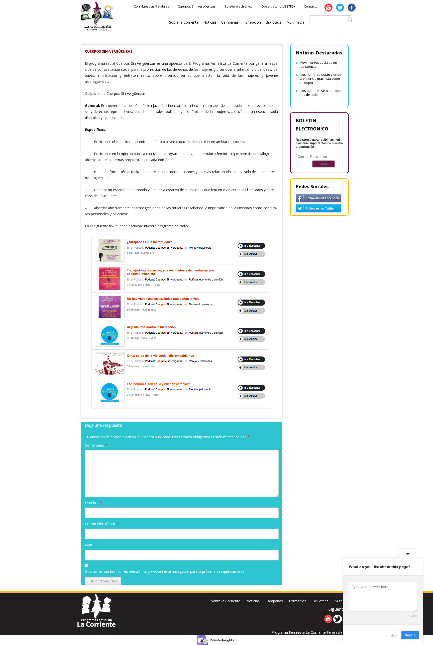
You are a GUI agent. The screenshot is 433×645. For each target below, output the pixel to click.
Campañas (230, 22)
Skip (394, 635)
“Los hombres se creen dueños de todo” (320, 93)
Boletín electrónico (239, 6)
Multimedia (295, 22)
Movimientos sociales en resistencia (318, 64)
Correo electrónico (101, 523)
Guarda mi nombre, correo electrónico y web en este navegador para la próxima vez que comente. (165, 571)
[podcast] (182, 321)
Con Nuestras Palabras (151, 6)
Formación (252, 22)
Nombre (93, 502)
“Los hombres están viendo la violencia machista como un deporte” (320, 79)
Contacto (310, 6)
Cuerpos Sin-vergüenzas (197, 6)
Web (88, 545)
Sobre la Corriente (183, 22)
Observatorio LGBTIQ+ (278, 6)
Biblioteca (274, 22)
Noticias (209, 22)
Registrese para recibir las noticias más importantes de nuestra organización (319, 143)
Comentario (96, 445)
